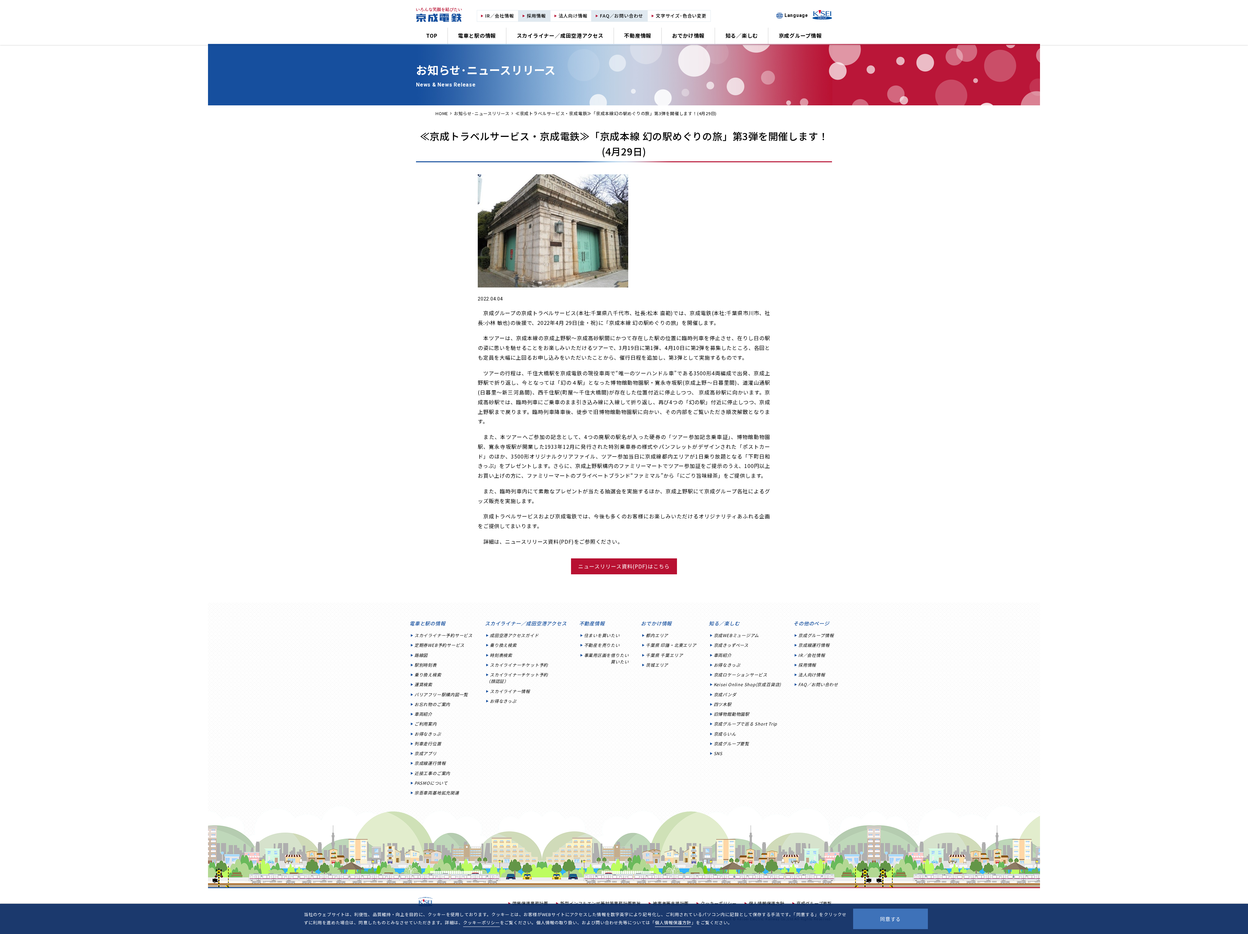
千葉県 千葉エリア (664, 655)
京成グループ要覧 (731, 744)
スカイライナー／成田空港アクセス (560, 35)
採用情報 (807, 665)
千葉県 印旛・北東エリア (671, 645)
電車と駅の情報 (477, 35)
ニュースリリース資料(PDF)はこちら (624, 566)
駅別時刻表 (425, 665)
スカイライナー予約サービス (443, 635)
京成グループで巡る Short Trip (745, 724)
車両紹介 (423, 714)
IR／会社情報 (811, 655)
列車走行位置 (427, 744)
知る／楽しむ (741, 35)
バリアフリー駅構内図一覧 (441, 694)
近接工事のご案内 (432, 773)
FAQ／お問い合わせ (818, 684)
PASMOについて (431, 783)
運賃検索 (423, 684)
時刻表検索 (501, 655)
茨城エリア (657, 665)
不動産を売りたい (602, 645)
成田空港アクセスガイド (514, 635)
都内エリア (657, 635)
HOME (442, 113)
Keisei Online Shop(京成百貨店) (747, 684)
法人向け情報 (811, 675)
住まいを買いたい (602, 635)
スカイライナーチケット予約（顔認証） (517, 678)
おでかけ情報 (688, 35)
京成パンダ (725, 694)
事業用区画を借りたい (606, 658)
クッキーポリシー (481, 922)
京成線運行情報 (430, 763)
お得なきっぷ (427, 734)
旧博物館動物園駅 (731, 714)
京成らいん (725, 734)
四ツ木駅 (723, 704)
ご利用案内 (425, 724)
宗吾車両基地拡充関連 (436, 793)
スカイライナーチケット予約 (519, 665)
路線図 (421, 655)
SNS (718, 753)
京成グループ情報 (800, 35)
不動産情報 (637, 35)
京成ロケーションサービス (740, 675)
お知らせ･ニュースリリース (482, 113)
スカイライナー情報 (510, 691)
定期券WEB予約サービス (439, 645)
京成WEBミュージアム (736, 635)
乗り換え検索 (427, 675)
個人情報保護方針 (673, 922)
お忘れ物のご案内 (432, 704)
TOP (431, 35)
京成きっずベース (731, 645)
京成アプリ (425, 753)
